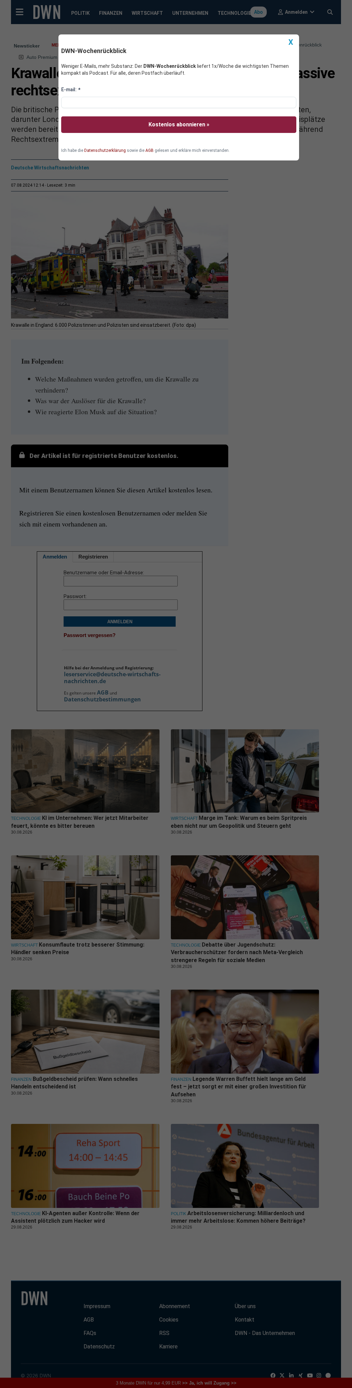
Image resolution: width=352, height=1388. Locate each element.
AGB (149, 150)
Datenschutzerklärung (105, 150)
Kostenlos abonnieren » (178, 124)
